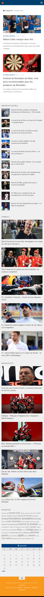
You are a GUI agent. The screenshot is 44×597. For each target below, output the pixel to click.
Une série (6, 538)
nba (40, 530)
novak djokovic (5, 532)
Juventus (16, 521)
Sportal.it (20, 587)
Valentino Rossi (16, 538)
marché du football (27, 524)
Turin (37, 536)
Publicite (22, 585)
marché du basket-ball (10, 524)
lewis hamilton (25, 521)
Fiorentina (35, 516)
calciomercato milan (30, 513)
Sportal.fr (35, 587)
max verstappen (11, 530)
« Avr (3, 571)
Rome (15, 536)
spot (21, 535)
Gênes (5, 521)
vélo (33, 538)
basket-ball (14, 513)
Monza (23, 530)
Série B (26, 536)
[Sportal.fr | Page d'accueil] (3, 2)
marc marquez (30, 527)
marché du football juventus (17, 527)
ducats (20, 516)
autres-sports (9, 36)
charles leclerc (12, 516)
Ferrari (29, 516)
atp (8, 513)
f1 (24, 515)
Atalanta (4, 513)
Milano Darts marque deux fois (18, 39)
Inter (9, 521)
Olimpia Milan (14, 533)
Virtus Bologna (26, 538)
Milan (19, 529)
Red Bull (10, 535)
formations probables (21, 518)
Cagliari (22, 513)
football (5, 518)
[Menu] (41, 2)
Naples (36, 530)
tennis (32, 535)
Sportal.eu (27, 587)
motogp (29, 529)
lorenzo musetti (35, 521)
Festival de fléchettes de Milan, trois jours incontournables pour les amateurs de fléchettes (20, 81)
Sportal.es (22, 590)
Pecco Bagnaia (24, 533)
